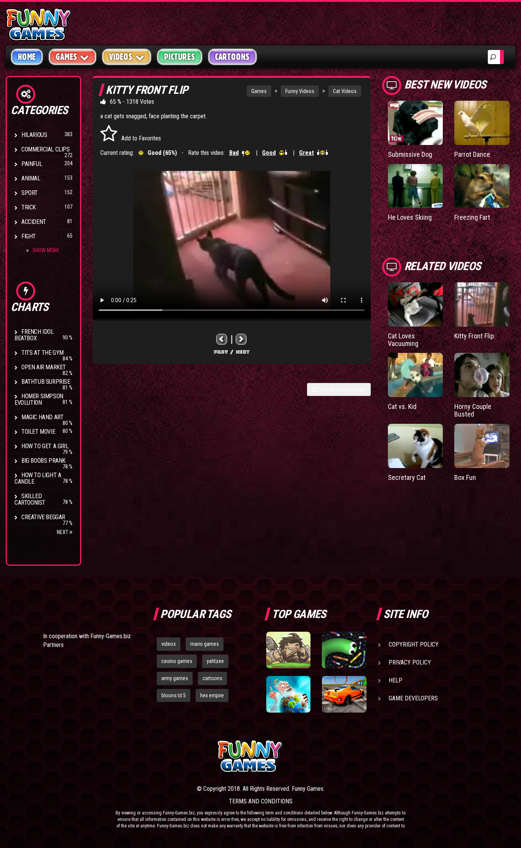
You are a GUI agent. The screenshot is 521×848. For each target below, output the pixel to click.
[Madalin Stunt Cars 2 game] (344, 694)
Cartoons (232, 56)
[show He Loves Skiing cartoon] (415, 186)
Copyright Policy (414, 644)
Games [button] (66, 56)
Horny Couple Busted (472, 410)
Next (63, 532)
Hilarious (34, 134)
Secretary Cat (407, 477)
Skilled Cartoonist (29, 499)
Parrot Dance (472, 154)
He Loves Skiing (410, 217)
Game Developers (413, 698)
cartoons (212, 678)
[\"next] (241, 339)
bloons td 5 (173, 695)
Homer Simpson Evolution (38, 399)
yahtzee (215, 661)
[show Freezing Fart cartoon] (482, 186)
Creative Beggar (43, 517)
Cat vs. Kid (402, 406)
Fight (28, 236)
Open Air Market (43, 367)
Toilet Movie (38, 431)
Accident (33, 221)
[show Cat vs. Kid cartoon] (415, 375)
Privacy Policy (410, 662)
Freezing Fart (472, 217)
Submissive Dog (410, 154)
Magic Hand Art (42, 417)
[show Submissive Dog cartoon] (415, 123)
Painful (31, 163)
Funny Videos (299, 91)
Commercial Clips (45, 149)
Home (27, 56)
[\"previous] (222, 339)
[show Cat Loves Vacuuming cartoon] (415, 304)
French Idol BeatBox (34, 335)
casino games (176, 661)
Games (259, 91)
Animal (30, 178)
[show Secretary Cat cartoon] (415, 446)
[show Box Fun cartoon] (482, 446)
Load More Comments (341, 389)
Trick (28, 207)
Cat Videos (345, 91)
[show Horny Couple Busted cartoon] (482, 375)
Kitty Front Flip (474, 336)
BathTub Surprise (45, 381)
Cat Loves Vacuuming (403, 340)
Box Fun (465, 477)
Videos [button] (121, 56)
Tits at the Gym (42, 352)
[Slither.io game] (344, 650)
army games (174, 678)
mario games (204, 644)
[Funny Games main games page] (347, 756)
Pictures (179, 56)
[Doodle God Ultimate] (288, 694)
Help (395, 680)
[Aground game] (288, 650)
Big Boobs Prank (43, 460)
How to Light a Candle (37, 478)
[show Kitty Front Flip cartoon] (482, 304)
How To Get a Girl (44, 446)
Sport (29, 192)
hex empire (212, 695)
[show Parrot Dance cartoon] (482, 123)
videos (168, 644)
